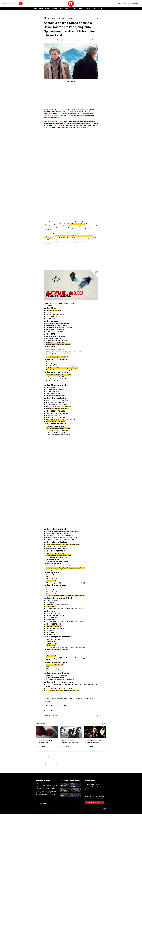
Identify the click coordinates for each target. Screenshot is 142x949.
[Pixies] (71, 597)
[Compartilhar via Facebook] (44, 575)
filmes (65, 563)
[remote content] (71, 95)
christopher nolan (79, 563)
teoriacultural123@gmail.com (94, 649)
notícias (54, 563)
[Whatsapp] (133, 3)
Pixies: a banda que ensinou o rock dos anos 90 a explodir (71, 606)
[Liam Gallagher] (95, 597)
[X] (139, 3)
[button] (100, 8)
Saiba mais (50, 660)
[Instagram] (135, 3)
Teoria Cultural (43, 645)
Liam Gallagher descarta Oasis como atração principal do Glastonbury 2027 (94, 606)
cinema (60, 563)
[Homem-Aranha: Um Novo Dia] (47, 597)
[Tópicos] (45, 668)
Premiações (47, 566)
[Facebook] (137, 3)
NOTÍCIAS (51, 570)
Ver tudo (104, 588)
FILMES (46, 570)
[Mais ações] (97, 18)
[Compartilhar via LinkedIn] (51, 575)
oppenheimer (88, 563)
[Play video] (71, 217)
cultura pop (47, 563)
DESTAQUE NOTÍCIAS (60, 570)
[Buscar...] (21, 3)
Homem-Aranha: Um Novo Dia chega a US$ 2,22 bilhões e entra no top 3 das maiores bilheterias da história (47, 606)
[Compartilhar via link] (55, 575)
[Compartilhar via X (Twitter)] (48, 575)
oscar (71, 563)
